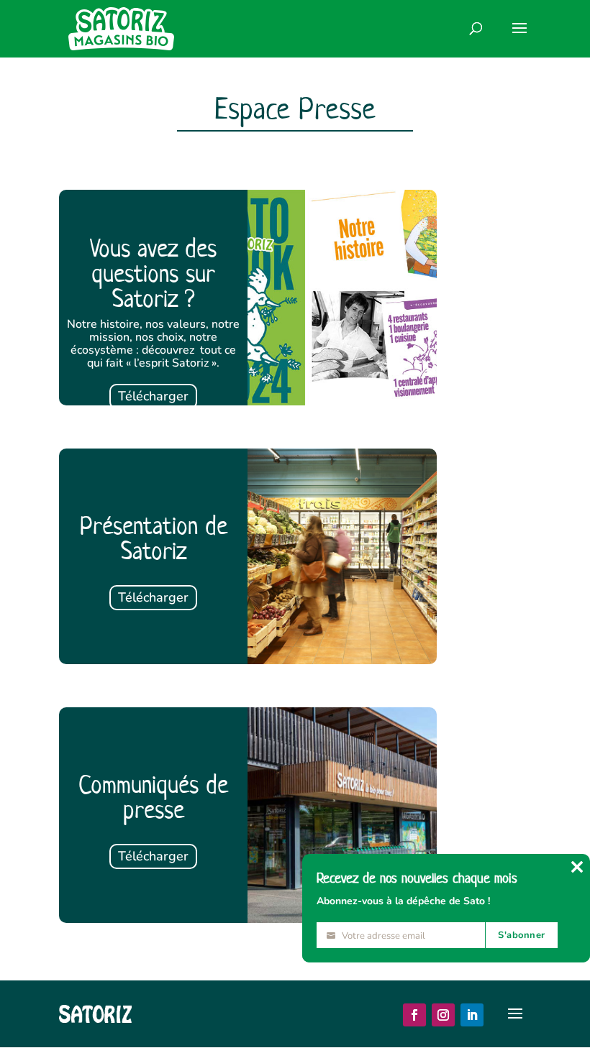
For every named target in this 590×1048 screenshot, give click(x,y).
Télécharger (153, 396)
